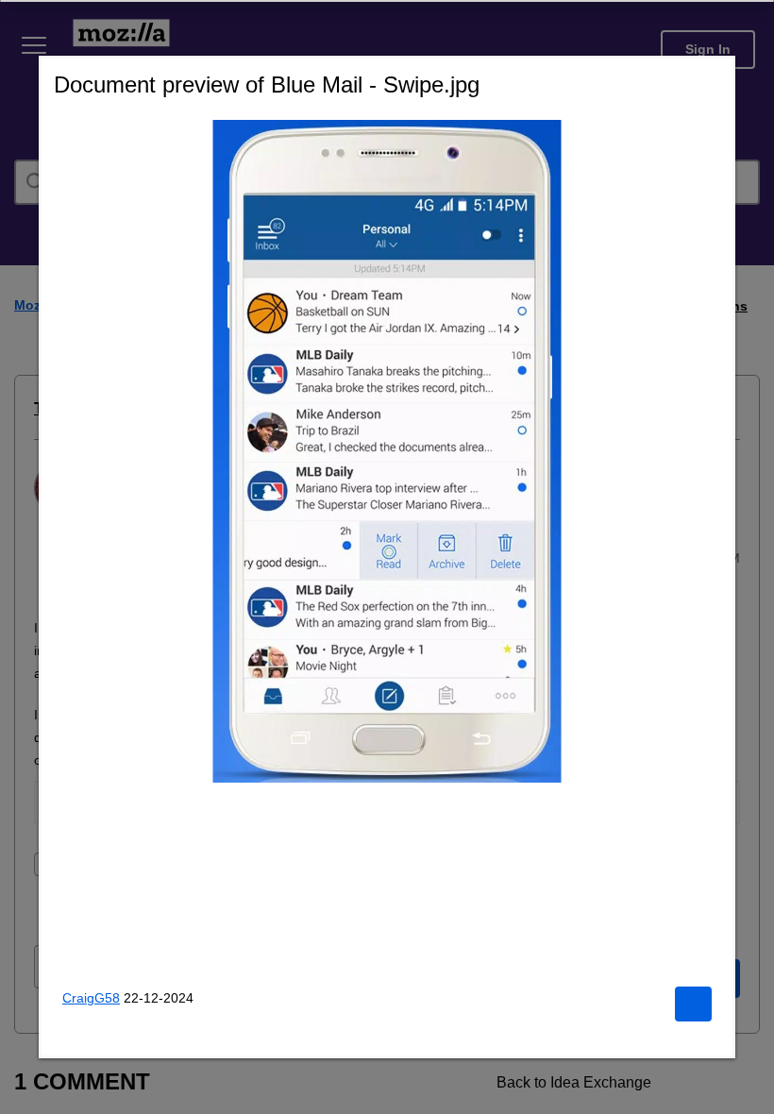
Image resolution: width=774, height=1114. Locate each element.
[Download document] (692, 1004)
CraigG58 (92, 997)
